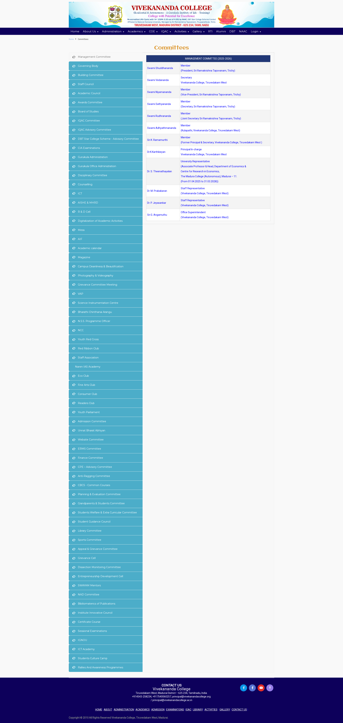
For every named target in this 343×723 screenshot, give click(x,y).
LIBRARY (198, 709)
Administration (111, 31)
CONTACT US (239, 709)
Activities (180, 31)
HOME (98, 709)
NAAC (243, 31)
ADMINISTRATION (124, 709)
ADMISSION (158, 709)
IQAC (188, 709)
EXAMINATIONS (175, 709)
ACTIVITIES (211, 709)
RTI (210, 31)
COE (152, 31)
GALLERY (225, 709)
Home (75, 31)
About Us (89, 31)
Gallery (197, 31)
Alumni (221, 31)
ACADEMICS (143, 709)
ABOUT (108, 709)
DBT (232, 31)
